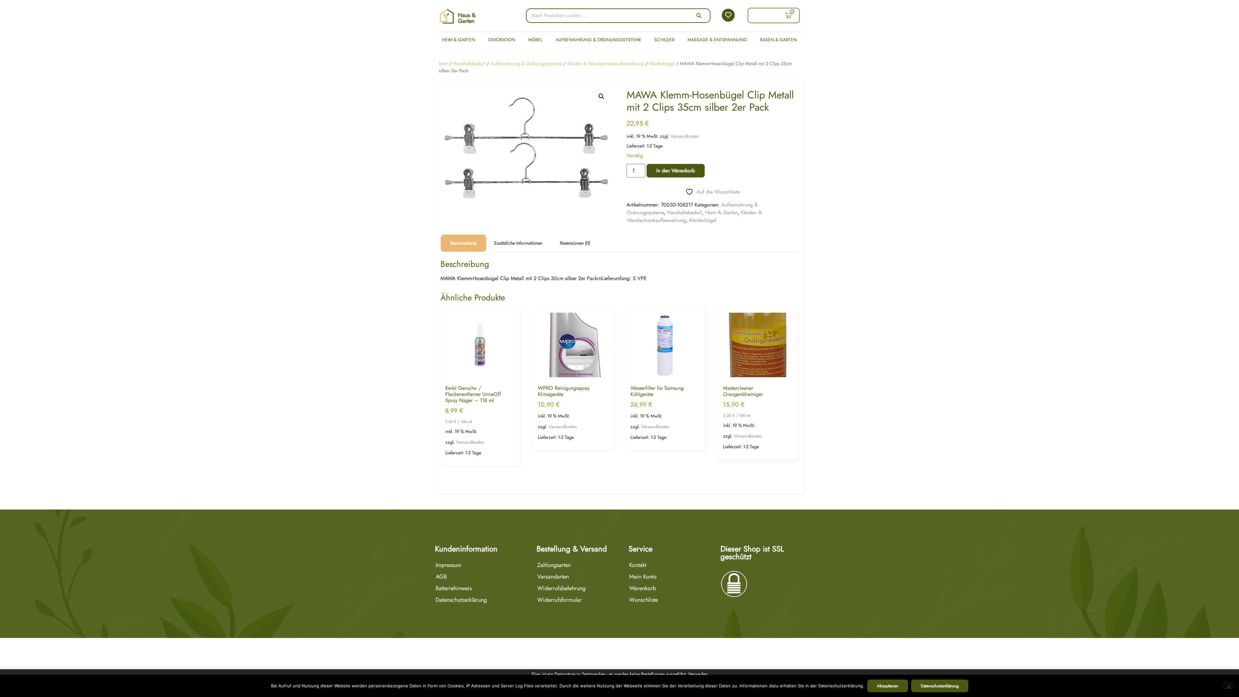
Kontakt (637, 565)
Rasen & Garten (778, 39)
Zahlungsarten (554, 565)
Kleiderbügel (662, 63)
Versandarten (553, 576)
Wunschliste (643, 600)
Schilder (664, 39)
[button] (601, 96)
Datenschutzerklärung (461, 600)
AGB (441, 576)
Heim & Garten (458, 39)
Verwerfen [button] (698, 674)
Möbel (535, 39)
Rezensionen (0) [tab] (575, 243)
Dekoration (501, 39)
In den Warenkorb (675, 170)
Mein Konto (643, 576)
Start (443, 63)
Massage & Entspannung (717, 39)
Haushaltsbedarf (469, 63)
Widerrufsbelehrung (561, 588)
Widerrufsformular (559, 600)
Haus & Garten (467, 18)
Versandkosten (684, 136)
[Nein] (1228, 686)
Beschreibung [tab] (463, 243)
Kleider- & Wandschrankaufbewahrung (605, 63)
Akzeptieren (887, 686)
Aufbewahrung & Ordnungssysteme (598, 39)
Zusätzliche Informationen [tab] (518, 243)
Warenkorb (642, 588)
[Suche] (699, 15)
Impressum (448, 565)
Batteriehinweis (454, 588)
